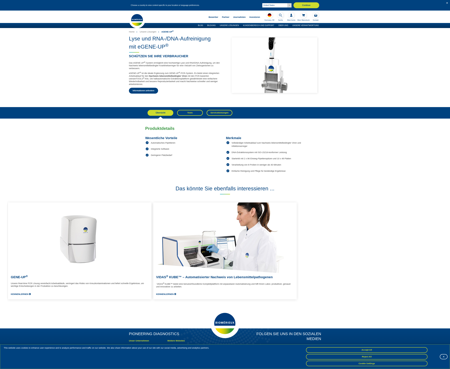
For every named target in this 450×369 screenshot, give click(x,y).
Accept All (367, 350)
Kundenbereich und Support (258, 25)
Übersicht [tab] (160, 113)
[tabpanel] (225, 155)
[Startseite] (137, 20)
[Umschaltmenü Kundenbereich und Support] (275, 25)
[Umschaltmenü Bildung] (217, 25)
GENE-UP (19, 277)
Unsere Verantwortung (305, 25)
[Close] (444, 356)
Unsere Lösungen (229, 25)
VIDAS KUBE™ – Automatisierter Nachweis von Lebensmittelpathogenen (214, 277)
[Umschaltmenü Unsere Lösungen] (240, 25)
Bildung (211, 25)
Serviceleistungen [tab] (219, 113)
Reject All (367, 357)
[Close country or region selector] (447, 3)
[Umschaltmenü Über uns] (289, 25)
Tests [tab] (190, 113)
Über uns (283, 25)
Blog (200, 25)
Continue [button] (306, 5)
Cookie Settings (367, 363)
